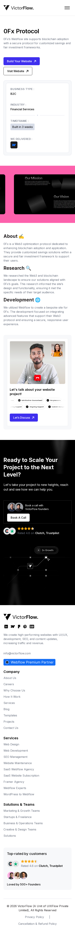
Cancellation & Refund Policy (37, 923)
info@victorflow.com (17, 653)
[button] (67, 7)
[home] (18, 7)
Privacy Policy (34, 917)
